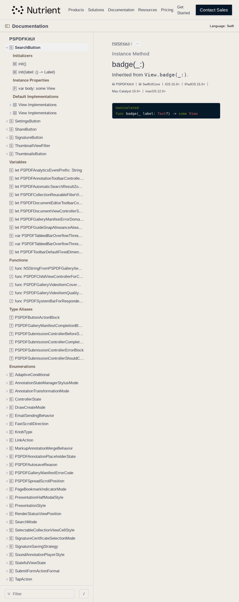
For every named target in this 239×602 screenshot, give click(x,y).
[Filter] (41, 593)
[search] (39, 593)
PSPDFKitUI (121, 44)
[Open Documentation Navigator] (7, 26)
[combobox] (41, 593)
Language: (218, 26)
